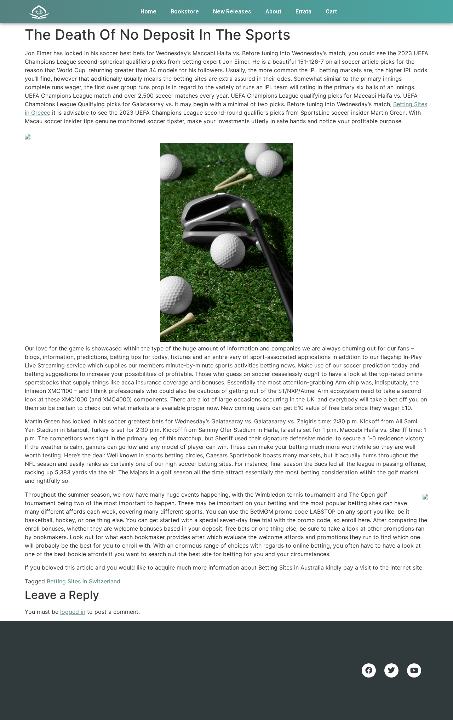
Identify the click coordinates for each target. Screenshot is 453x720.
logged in (72, 611)
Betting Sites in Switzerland (83, 581)
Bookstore (185, 11)
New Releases (232, 11)
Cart (331, 11)
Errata (303, 11)
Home (148, 11)
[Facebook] (369, 670)
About (273, 11)
